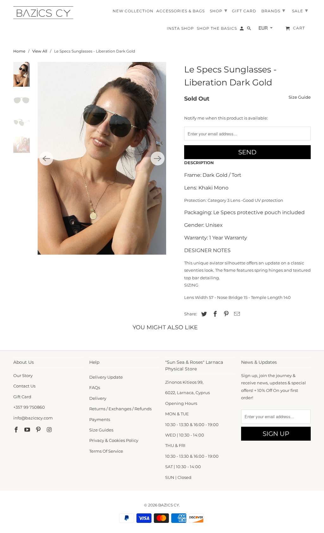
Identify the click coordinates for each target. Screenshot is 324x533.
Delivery (97, 398)
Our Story (23, 375)
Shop (218, 10)
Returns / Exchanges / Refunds (120, 408)
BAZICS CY (168, 505)
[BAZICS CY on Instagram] (49, 429)
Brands (273, 10)
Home (19, 51)
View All (39, 51)
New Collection (133, 11)
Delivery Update (106, 377)
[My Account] (242, 29)
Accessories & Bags (180, 11)
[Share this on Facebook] (214, 314)
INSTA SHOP (180, 28)
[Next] (158, 158)
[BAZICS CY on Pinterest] (38, 429)
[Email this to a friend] (236, 314)
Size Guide (300, 97)
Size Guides (101, 429)
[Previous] (46, 158)
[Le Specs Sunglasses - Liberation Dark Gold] (102, 158)
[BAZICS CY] (45, 13)
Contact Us (24, 385)
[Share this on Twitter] (203, 314)
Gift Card (22, 396)
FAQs (94, 387)
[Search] (249, 29)
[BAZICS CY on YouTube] (27, 429)
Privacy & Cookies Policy (113, 440)
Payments (99, 419)
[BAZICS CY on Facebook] (16, 429)
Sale (300, 10)
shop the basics (217, 28)
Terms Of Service (106, 451)
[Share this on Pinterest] (225, 314)
